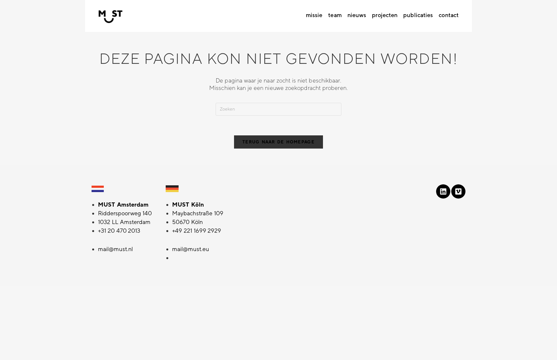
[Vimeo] (458, 191)
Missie (314, 15)
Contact (449, 15)
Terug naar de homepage (278, 142)
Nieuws (356, 15)
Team (334, 15)
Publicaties (418, 15)
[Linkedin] (443, 191)
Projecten (384, 15)
